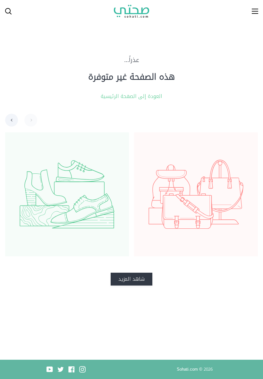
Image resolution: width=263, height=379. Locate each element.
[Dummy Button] (36, 11)
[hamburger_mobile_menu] (252, 11)
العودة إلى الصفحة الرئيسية (131, 96)
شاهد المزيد (131, 279)
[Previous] (11, 120)
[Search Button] (6, 11)
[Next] (30, 120)
